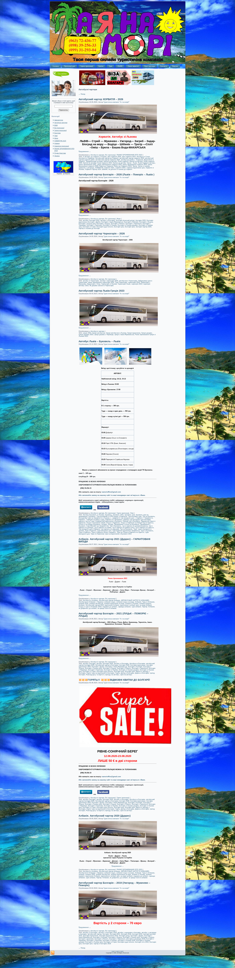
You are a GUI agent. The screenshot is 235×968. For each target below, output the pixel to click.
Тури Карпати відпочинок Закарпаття (126, 531)
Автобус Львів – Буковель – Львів (99, 341)
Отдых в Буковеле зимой (96, 523)
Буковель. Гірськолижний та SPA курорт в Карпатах (107, 516)
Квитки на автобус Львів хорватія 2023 (97, 163)
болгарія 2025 (140, 220)
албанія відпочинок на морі (114, 603)
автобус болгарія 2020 (104, 663)
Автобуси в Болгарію (137, 663)
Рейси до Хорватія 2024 (123, 166)
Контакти (163, 66)
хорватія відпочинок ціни (135, 168)
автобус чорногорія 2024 (109, 281)
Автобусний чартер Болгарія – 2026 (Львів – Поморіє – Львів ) (116, 174)
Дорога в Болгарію (142, 673)
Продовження (85, 151)
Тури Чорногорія (121, 282)
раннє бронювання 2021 (87, 164)
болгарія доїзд (124, 936)
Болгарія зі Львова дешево (128, 225)
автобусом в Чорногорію (128, 281)
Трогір (135, 166)
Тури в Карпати (90, 531)
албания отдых (109, 602)
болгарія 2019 (137, 934)
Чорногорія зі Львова (109, 284)
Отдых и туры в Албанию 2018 (90, 607)
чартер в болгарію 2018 (102, 944)
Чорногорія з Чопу (93, 284)
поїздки (104, 524)
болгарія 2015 (115, 934)
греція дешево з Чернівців (103, 334)
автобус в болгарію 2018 (107, 932)
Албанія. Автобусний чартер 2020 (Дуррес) (105, 815)
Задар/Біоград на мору (94, 161)
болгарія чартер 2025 (143, 227)
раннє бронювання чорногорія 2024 (101, 282)
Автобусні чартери (60, 123)
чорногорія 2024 (134, 282)
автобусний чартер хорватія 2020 (131, 158)
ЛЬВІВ (120, 66)
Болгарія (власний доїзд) (125, 220)
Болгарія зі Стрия (89, 227)
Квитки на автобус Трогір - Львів (125, 163)
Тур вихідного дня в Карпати (89, 529)
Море (56, 138)
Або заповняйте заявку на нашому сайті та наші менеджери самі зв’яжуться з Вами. (112, 495)
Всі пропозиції (59, 128)
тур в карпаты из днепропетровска (135, 526)
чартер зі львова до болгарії (89, 228)
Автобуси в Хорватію (86, 158)
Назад (82, 94)
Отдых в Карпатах (113, 523)
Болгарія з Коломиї (131, 222)
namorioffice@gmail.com (111, 492)
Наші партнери (149, 66)
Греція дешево (146, 333)
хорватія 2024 (120, 168)
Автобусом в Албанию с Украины (91, 602)
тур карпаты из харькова (110, 529)
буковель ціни (130, 515)
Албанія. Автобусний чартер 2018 (91, 605)
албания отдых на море (125, 602)
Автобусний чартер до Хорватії (106, 158)
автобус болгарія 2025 (91, 220)
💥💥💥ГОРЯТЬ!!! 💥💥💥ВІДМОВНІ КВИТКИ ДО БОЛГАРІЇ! (114, 679)
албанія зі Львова (131, 603)
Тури (110, 66)
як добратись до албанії (88, 608)
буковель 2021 (118, 515)
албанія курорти (145, 603)
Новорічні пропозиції (61, 146)
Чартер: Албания (148, 607)
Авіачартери (58, 120)
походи (110, 524)
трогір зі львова (144, 166)
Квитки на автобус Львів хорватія (116, 161)
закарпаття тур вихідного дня (123, 518)
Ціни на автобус (126, 675)
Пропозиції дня (69, 66)
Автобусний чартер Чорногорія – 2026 (102, 233)
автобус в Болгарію (107, 220)
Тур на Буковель (126, 529)
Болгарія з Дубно (94, 222)
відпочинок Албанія (112, 605)
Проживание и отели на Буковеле (126, 524)
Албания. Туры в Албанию (144, 602)
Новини (57, 143)
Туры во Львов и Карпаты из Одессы (130, 532)
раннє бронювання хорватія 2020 (109, 164)
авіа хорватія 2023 (129, 157)
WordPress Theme (119, 957)
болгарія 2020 (124, 665)
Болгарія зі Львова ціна (94, 942)
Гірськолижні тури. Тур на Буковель (141, 516)
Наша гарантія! (133, 66)
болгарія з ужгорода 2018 (135, 939)
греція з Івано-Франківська (124, 334)
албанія (81, 874)
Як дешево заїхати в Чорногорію (101, 285)
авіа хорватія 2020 (114, 157)
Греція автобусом (98, 333)
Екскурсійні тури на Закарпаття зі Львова (94, 518)
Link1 (113, 951)
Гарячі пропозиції (86, 66)
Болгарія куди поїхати (105, 227)
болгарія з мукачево (86, 939)
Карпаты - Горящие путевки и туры (91, 519)
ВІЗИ (56, 125)
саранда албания (124, 607)
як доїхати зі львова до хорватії (120, 169)
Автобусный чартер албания (109, 600)
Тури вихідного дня (104, 531)
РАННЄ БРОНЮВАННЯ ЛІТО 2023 (129, 155)
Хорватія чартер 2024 (93, 169)
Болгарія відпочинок (137, 665)
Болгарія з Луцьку (103, 223)
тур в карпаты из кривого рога (123, 527)
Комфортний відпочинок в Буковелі (108, 521)
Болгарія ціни (130, 227)
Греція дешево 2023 (86, 334)
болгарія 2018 (126, 934)
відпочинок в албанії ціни (129, 605)
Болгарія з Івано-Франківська (112, 222)
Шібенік (104, 169)
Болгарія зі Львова (110, 225)
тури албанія (136, 607)
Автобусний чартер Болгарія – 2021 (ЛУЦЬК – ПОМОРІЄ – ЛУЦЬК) (113, 614)
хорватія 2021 (109, 168)
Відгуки (175, 66)
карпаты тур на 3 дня (86, 521)
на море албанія (146, 605)
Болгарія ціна (119, 227)
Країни (100, 66)
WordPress (108, 957)
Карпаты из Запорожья (113, 519)
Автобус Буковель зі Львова (93, 515)
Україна (57, 156)
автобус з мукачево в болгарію (129, 932)
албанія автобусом (96, 603)
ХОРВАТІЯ (99, 168)
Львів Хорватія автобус (146, 163)
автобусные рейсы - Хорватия (132, 160)
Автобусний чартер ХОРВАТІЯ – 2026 (101, 99)
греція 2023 (87, 333)
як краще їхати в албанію (107, 608)
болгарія (106, 934)
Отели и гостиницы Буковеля (89, 524)
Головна (56, 66)
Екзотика (57, 133)
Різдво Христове (60, 153)
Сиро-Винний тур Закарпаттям (97, 526)
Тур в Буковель (115, 526)
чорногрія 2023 (136, 284)
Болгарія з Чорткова (94, 225)
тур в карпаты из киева (102, 527)
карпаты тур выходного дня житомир (137, 519)
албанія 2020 (90, 874)
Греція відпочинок (133, 333)
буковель (108, 515)
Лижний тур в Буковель (131, 521)
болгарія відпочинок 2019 (108, 936)
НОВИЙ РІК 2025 (60, 141)
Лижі (56, 136)
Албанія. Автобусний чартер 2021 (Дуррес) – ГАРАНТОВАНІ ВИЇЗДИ (114, 540)
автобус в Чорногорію (91, 281)
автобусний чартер (95, 934)
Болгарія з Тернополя (134, 223)
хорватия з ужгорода (86, 168)
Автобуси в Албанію (90, 600)
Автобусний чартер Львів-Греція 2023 (101, 290)
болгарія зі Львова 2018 (126, 940)
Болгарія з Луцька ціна (87, 223)
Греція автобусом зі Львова (116, 333)
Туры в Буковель (147, 531)
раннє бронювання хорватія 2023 (135, 164)
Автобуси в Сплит (143, 157)
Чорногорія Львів (124, 284)
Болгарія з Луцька (146, 222)
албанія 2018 (83, 603)
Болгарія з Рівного (118, 223)
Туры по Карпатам (97, 534)
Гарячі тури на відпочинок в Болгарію (100, 673)
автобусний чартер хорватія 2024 (107, 160)
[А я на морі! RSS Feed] (52, 953)
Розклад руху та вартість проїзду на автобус (102, 675)
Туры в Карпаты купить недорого (103, 532)
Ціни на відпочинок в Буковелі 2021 (118, 534)
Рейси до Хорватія (106, 166)
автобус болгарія (89, 663)
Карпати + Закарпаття (144, 518)
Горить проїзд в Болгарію (124, 673)
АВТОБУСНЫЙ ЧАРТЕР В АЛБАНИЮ (135, 600)
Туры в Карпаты (84, 532)
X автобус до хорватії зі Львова (94, 157)
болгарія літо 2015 (142, 942)
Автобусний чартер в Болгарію (106, 665)
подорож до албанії (109, 607)
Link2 (117, 951)
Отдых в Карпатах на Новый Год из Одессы (137, 523)
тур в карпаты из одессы (144, 527)
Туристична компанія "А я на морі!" (116, 102)
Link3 (121, 951)
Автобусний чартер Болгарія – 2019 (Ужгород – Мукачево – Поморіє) (114, 884)
